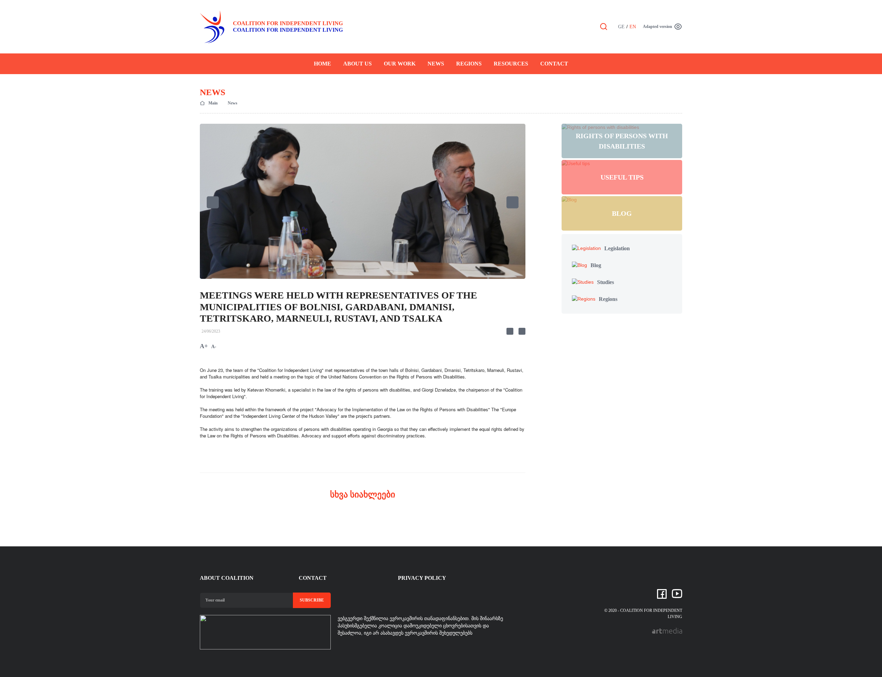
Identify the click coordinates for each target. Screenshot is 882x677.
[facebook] (662, 593)
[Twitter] (522, 331)
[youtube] (677, 593)
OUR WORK (400, 64)
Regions (469, 64)
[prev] (213, 202)
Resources (511, 64)
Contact (554, 64)
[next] (512, 202)
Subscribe (312, 600)
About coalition (227, 578)
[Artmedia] (667, 630)
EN (632, 26)
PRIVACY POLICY (422, 578)
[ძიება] (603, 26)
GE (621, 26)
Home (322, 64)
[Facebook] (509, 331)
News (436, 64)
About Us (357, 64)
